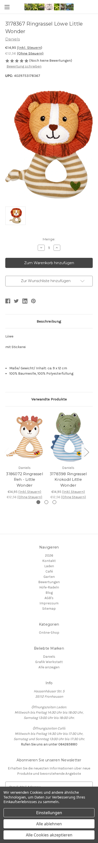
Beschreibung (49, 321)
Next (86, 452)
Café (49, 571)
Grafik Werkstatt (49, 662)
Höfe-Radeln (49, 587)
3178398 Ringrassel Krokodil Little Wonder (68, 479)
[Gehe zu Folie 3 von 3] (54, 502)
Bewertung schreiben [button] (24, 66)
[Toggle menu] (7, 7)
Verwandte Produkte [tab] (49, 399)
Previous (7, 452)
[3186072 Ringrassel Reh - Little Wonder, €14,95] (24, 437)
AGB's (49, 598)
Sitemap (49, 608)
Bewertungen (49, 582)
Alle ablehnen (49, 824)
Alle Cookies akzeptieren (49, 835)
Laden (49, 566)
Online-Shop (49, 632)
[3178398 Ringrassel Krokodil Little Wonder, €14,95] (68, 437)
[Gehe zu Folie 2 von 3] (46, 502)
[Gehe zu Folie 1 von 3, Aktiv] (38, 502)
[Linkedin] (24, 301)
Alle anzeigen (49, 667)
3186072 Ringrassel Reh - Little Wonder (24, 479)
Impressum (49, 603)
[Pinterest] (33, 301)
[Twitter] (16, 301)
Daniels (49, 656)
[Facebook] (7, 301)
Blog (49, 592)
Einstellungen (49, 812)
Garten (49, 577)
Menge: (49, 239)
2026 (49, 555)
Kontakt (49, 561)
